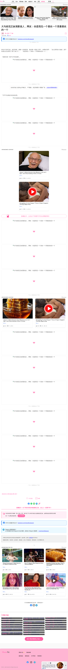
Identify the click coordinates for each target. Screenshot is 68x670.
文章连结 (31, 537)
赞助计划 (21, 652)
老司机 (43, 1)
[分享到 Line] (34, 504)
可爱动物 (21, 1)
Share (1, 1)
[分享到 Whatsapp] (31, 504)
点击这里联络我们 (52, 87)
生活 (13, 1)
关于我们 (33, 656)
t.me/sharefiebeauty (44, 531)
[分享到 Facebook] (28, 504)
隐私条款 (27, 656)
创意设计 (30, 1)
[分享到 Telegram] (36, 504)
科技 (35, 1)
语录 (39, 1)
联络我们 (40, 656)
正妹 (16, 1)
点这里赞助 (21, 516)
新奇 (26, 1)
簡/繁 (49, 1)
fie (4, 1)
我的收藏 (28, 652)
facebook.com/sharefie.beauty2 (26, 39)
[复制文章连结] (39, 504)
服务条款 (21, 656)
